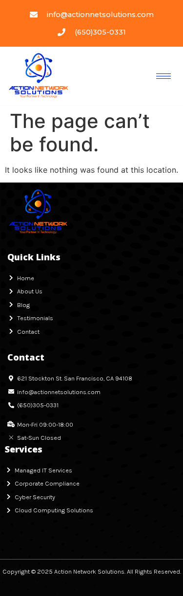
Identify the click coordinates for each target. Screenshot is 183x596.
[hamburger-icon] (163, 76)
